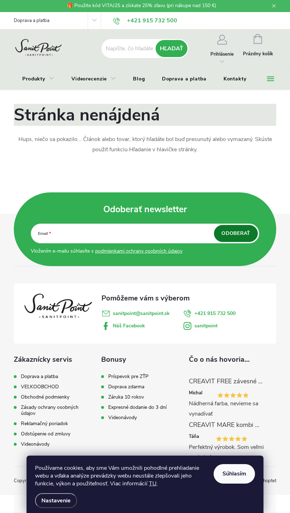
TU (153, 483)
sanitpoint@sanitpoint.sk (141, 313)
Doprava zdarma (126, 387)
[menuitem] (38, 79)
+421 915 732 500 (215, 313)
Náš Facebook (129, 325)
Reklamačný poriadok (44, 423)
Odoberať (235, 233)
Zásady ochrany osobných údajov (50, 410)
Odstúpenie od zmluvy (45, 433)
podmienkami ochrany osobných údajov (138, 251)
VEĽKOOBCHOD (40, 386)
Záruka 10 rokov (126, 397)
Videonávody (35, 444)
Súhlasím (234, 474)
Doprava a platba (32, 20)
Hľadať (171, 48)
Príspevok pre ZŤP (128, 376)
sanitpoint (206, 325)
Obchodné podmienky (45, 397)
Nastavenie (56, 500)
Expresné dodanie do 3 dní (137, 407)
